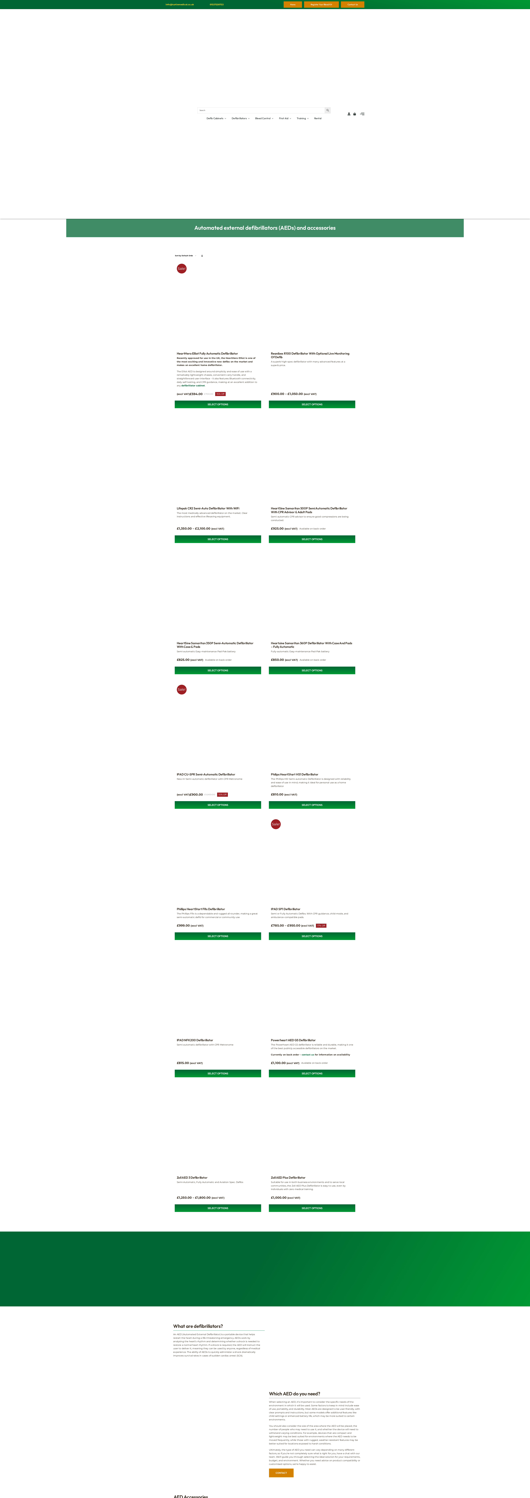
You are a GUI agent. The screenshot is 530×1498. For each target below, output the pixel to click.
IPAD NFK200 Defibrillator (195, 1040)
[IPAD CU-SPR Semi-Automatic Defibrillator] (218, 725)
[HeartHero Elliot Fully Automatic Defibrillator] (218, 304)
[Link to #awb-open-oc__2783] (362, 114)
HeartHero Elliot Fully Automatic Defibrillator (207, 353)
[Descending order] (202, 255)
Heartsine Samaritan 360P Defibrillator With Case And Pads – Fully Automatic (311, 645)
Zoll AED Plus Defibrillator (288, 1177)
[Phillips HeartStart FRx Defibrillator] (218, 859)
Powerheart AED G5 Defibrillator (293, 1040)
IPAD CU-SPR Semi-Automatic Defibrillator (206, 774)
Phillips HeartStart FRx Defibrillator (201, 909)
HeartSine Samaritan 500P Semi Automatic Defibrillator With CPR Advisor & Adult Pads (309, 510)
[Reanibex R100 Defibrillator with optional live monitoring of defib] (312, 304)
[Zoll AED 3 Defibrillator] (218, 1128)
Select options (218, 404)
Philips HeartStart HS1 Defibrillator (294, 774)
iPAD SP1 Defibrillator (285, 909)
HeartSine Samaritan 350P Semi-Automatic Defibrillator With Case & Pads (215, 645)
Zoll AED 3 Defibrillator (192, 1177)
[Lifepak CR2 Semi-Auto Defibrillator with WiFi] (218, 459)
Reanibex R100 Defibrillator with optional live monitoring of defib (310, 355)
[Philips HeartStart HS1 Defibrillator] (312, 725)
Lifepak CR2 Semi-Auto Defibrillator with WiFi (208, 508)
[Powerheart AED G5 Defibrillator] (312, 991)
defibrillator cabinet (193, 385)
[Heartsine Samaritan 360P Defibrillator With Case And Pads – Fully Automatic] (312, 594)
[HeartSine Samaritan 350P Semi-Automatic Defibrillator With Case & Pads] (218, 594)
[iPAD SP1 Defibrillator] (312, 859)
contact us (308, 1054)
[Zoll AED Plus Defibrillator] (312, 1128)
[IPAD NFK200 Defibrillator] (218, 991)
